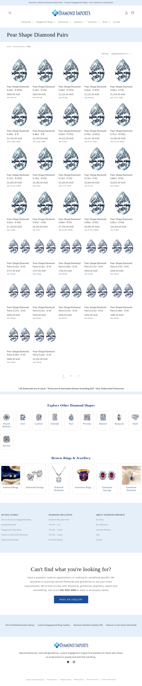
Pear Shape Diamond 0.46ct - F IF (44, 132)
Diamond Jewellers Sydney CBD (88, 625)
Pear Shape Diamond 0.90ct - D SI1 (70, 221)
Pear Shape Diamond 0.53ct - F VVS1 (70, 132)
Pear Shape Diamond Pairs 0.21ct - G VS (44, 353)
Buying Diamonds (8, 524)
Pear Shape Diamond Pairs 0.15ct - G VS (18, 265)
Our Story (100, 519)
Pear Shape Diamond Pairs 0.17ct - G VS (95, 265)
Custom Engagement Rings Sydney (54, 625)
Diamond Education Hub (59, 519)
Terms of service (92, 679)
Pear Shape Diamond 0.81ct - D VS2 (18, 221)
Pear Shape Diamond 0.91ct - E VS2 (121, 221)
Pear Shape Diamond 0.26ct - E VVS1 (70, 88)
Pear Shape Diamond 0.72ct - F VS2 (70, 176)
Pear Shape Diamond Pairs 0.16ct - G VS (70, 265)
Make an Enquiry (71, 599)
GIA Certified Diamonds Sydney (19, 625)
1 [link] (63, 375)
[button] (10, 13)
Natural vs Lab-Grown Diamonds (14, 535)
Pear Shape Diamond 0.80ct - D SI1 (121, 176)
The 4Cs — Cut (54, 524)
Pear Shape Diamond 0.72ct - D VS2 (44, 176)
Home (9, 46)
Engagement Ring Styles (11, 530)
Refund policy (79, 679)
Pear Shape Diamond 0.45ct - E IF (18, 132)
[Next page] (78, 376)
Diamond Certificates (10, 540)
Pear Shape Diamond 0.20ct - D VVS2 (18, 88)
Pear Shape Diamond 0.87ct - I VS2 (44, 221)
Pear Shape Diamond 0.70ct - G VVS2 (95, 132)
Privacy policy (52, 679)
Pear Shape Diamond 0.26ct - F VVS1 (95, 88)
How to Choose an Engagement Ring (16, 519)
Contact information (108, 679)
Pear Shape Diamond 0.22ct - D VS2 (44, 88)
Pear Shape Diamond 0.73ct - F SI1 (95, 176)
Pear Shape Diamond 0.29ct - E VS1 (121, 88)
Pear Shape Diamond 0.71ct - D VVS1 (121, 132)
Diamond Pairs (19, 46)
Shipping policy (66, 679)
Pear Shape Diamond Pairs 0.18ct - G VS (121, 309)
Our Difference (102, 524)
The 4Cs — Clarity (56, 535)
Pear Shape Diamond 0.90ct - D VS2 (95, 221)
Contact (99, 540)
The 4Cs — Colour (56, 530)
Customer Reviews (103, 530)
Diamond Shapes (56, 540)
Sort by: (105, 53)
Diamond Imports (37, 680)
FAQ (97, 535)
